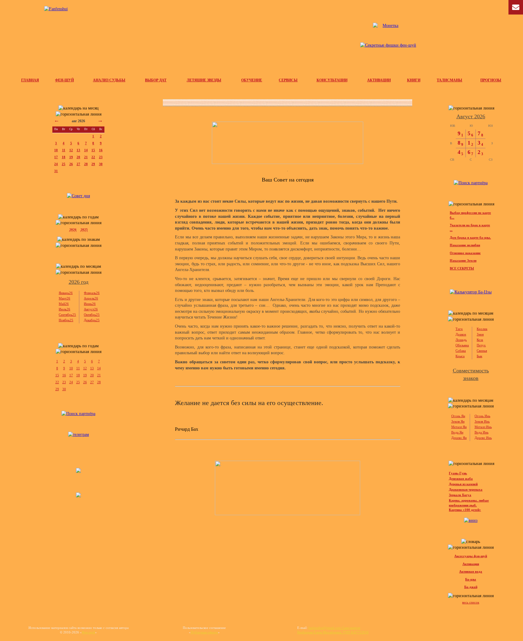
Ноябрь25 (66, 320)
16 (101, 150)
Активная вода (470, 571)
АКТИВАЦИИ (379, 80)
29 (93, 164)
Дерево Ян (459, 438)
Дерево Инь (483, 438)
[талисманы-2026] (287, 143)
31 (56, 171)
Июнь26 (90, 304)
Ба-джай (470, 587)
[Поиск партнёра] (78, 413)
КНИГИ (413, 80)
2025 (84, 229)
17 (56, 157)
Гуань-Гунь (458, 473)
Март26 (64, 298)
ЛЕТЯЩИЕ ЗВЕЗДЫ (204, 80)
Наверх (512, 620)
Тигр (459, 329)
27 (78, 164)
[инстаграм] (78, 471)
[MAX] (78, 496)
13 (78, 150)
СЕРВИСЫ (288, 80)
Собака (461, 350)
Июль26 (64, 309)
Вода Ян (457, 432)
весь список (470, 602)
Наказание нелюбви (465, 245)
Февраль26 (92, 293)
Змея (480, 334)
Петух (481, 345)
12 (71, 150)
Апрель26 (91, 298)
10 (56, 150)
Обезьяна (462, 345)
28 (86, 164)
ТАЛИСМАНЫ (449, 80)
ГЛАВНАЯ (30, 80)
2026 (73, 229)
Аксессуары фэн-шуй (470, 556)
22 (93, 157)
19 (71, 157)
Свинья (482, 350)
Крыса (460, 356)
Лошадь (461, 340)
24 (56, 164)
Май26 (64, 304)
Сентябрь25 (67, 314)
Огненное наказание (465, 253)
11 (63, 150)
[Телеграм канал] (388, 42)
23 (101, 157)
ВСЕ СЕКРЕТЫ (462, 268)
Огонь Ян (458, 416)
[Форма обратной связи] (56, 9)
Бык (479, 356)
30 (101, 164)
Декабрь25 (92, 320)
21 (86, 157)
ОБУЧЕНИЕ (251, 80)
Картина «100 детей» (465, 510)
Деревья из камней (463, 484)
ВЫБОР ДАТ (155, 80)
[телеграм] (78, 434)
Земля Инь (482, 421)
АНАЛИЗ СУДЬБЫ (109, 80)
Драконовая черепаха (465, 489)
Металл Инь (483, 427)
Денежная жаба (461, 478)
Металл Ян (459, 427)
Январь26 (66, 293)
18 (63, 157)
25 (63, 164)
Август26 (91, 309)
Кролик (482, 329)
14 (86, 150)
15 (93, 150)
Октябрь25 (92, 314)
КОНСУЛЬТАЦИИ (332, 80)
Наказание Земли (463, 260)
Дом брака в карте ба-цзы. (470, 237)
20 (78, 157)
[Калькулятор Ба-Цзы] (471, 292)
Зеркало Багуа (460, 495)
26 (71, 164)
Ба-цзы (470, 579)
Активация (470, 564)
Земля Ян (458, 421)
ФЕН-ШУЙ (64, 80)
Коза (480, 340)
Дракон (461, 334)
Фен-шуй (88, 632)
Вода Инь (481, 432)
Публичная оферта (204, 632)
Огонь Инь (482, 416)
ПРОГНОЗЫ (490, 80)
